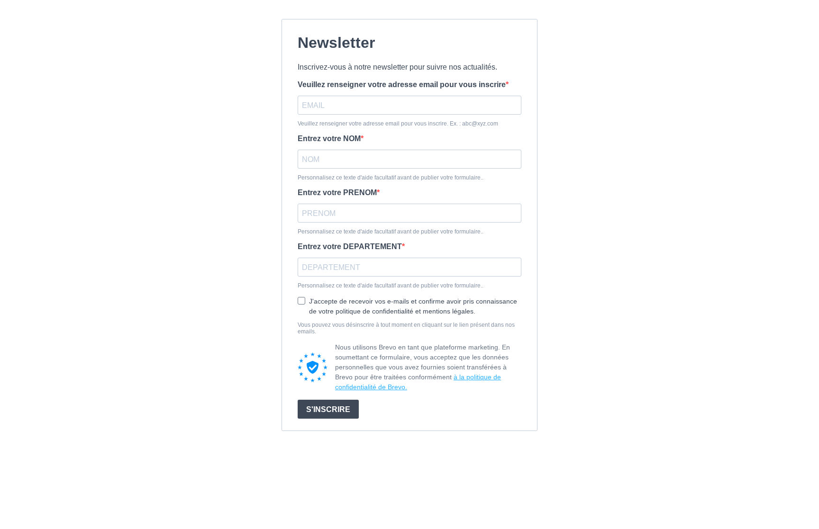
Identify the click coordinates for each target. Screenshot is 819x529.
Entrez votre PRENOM (337, 192)
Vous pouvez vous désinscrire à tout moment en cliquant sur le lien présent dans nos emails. (406, 328)
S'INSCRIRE (328, 409)
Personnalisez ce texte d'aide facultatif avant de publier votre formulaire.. (390, 177)
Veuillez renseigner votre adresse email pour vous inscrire (402, 85)
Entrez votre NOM (329, 138)
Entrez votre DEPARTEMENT (350, 246)
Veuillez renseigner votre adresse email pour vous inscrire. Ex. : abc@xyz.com (398, 123)
